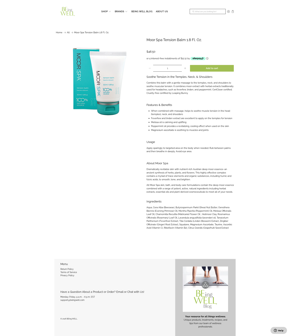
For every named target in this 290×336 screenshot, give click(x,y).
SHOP (104, 11)
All (68, 32)
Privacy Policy (67, 275)
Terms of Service (68, 272)
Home (59, 32)
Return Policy (67, 269)
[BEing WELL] (68, 12)
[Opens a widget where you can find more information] (278, 330)
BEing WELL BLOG (142, 11)
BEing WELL (72, 319)
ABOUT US (162, 11)
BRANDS (119, 11)
